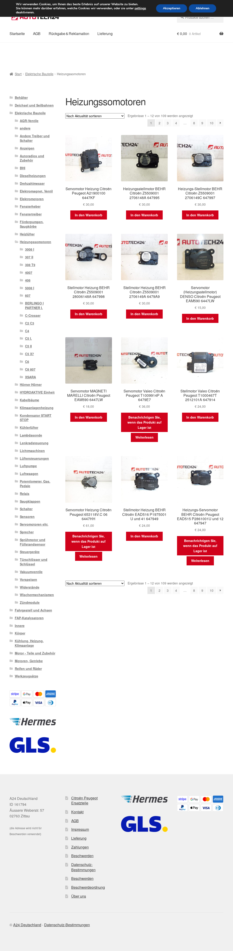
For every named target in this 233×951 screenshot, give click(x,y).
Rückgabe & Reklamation (69, 33)
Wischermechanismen (37, 594)
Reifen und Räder (28, 668)
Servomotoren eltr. (34, 524)
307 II (29, 257)
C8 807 (30, 369)
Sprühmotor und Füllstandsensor (32, 542)
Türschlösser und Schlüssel (33, 561)
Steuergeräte (30, 551)
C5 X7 (29, 354)
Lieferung (105, 33)
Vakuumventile (31, 571)
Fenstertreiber (31, 214)
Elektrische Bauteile (39, 74)
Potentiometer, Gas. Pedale (35, 483)
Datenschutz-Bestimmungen (83, 867)
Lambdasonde (31, 435)
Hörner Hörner (31, 384)
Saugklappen (30, 501)
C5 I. (28, 338)
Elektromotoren (32, 199)
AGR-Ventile (29, 120)
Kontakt (77, 811)
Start (18, 74)
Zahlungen (80, 847)
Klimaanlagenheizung (36, 407)
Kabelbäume (29, 400)
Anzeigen (27, 148)
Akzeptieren (171, 8)
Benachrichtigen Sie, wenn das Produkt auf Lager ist (144, 422)
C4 (27, 331)
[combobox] (200, 17)
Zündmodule (30, 602)
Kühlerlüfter (29, 427)
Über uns (78, 896)
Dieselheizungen (33, 175)
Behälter (21, 97)
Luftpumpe (28, 466)
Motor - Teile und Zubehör (35, 653)
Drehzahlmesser (32, 183)
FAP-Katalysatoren (29, 618)
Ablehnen (202, 8)
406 (27, 280)
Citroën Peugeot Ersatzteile (84, 800)
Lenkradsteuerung (34, 443)
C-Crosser (33, 315)
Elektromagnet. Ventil (36, 191)
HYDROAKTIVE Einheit (37, 392)
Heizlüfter (27, 234)
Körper (20, 633)
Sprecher (27, 532)
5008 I (29, 288)
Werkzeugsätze (26, 676)
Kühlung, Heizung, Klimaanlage (29, 643)
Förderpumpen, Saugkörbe (32, 224)
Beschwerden (82, 855)
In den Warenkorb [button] (88, 215)
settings (140, 8)
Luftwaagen (29, 473)
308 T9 (30, 264)
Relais (24, 493)
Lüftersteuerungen (34, 458)
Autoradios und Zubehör (32, 158)
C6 (27, 361)
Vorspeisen (28, 579)
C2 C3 (29, 323)
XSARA (30, 377)
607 (27, 295)
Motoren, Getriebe (29, 661)
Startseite (17, 33)
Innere (20, 625)
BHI (22, 168)
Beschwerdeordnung (88, 887)
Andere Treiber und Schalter (35, 138)
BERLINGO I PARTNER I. (34, 305)
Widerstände (29, 587)
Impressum (80, 829)
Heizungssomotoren (35, 242)
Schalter (26, 509)
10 (211, 123)
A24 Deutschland (27, 924)
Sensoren (27, 516)
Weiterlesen (144, 437)
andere (25, 128)
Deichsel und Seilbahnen (34, 105)
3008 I (29, 249)
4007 (28, 272)
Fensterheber (30, 206)
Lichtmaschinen (32, 450)
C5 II (28, 346)
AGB (37, 33)
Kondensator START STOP (35, 417)
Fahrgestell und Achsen (33, 610)
